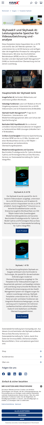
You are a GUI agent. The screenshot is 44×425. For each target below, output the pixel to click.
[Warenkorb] (41, 3)
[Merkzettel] (36, 3)
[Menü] (2, 3)
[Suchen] (31, 3)
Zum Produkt (22, 231)
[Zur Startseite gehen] (14, 2)
